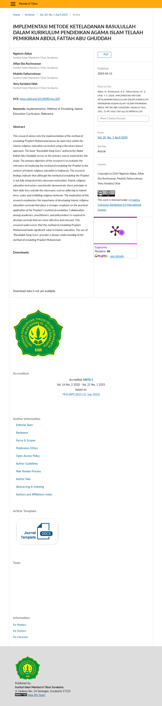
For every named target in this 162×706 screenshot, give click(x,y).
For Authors (19, 631)
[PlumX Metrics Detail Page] (115, 230)
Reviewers (22, 433)
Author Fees (23, 479)
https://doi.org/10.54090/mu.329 (40, 99)
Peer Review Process (28, 471)
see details (117, 256)
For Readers (19, 625)
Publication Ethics (27, 448)
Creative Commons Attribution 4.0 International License (119, 205)
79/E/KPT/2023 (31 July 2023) (81, 394)
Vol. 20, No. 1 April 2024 (54, 15)
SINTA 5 (88, 380)
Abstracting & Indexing (30, 487)
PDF (105, 54)
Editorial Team (24, 425)
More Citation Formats (113, 118)
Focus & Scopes (25, 440)
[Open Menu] (13, 4)
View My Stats (36, 695)
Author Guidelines (27, 463)
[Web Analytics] (21, 695)
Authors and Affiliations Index (34, 494)
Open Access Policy (28, 456)
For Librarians (20, 637)
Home (16, 15)
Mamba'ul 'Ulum (28, 4)
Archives (30, 15)
